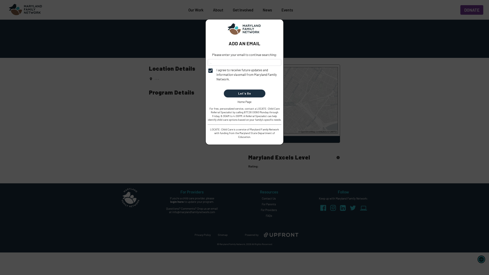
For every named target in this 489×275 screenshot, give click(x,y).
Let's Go (244, 93)
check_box (210, 71)
